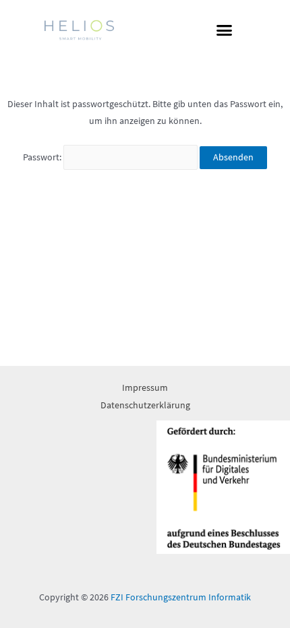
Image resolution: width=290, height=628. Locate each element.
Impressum (145, 388)
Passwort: (43, 157)
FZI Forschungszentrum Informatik (181, 597)
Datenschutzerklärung (145, 405)
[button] (224, 30)
